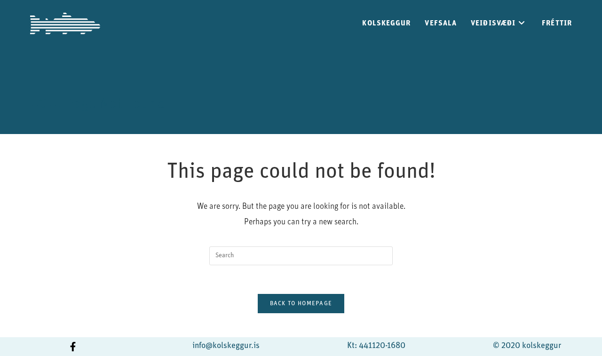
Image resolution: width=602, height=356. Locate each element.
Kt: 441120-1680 (376, 346)
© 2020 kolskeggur (527, 346)
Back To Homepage (301, 304)
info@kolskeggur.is (226, 346)
